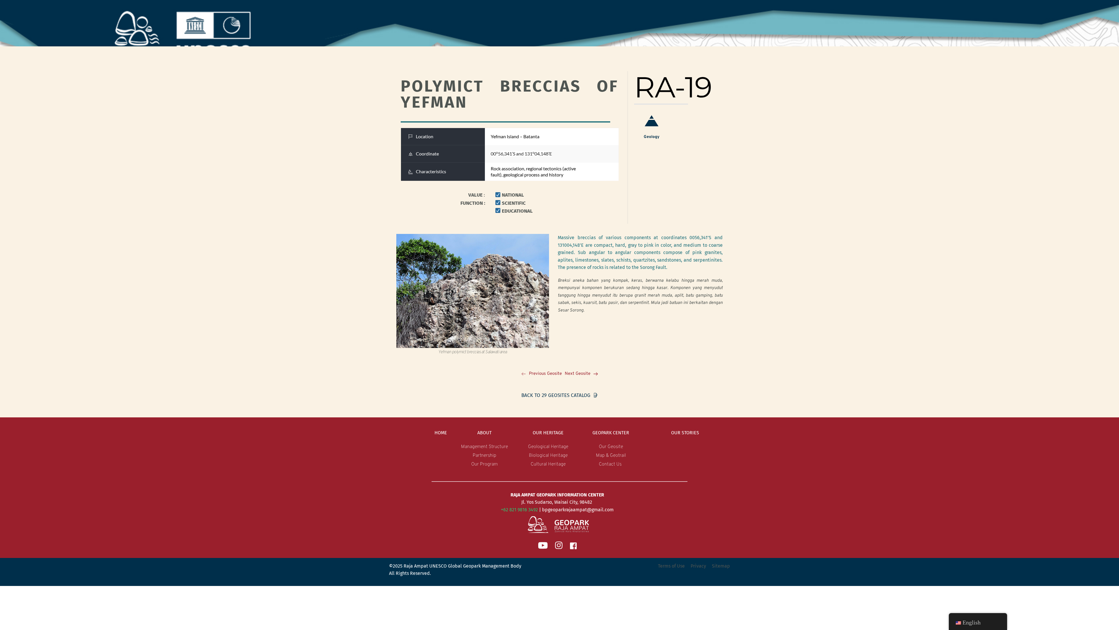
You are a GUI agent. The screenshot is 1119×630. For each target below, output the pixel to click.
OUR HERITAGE (548, 432)
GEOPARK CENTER (610, 432)
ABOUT (484, 432)
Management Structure (484, 447)
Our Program (484, 464)
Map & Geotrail (611, 456)
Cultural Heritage (548, 464)
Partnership (484, 456)
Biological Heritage (548, 456)
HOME (440, 432)
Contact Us (611, 464)
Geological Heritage (548, 447)
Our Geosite (611, 447)
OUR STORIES (685, 432)
